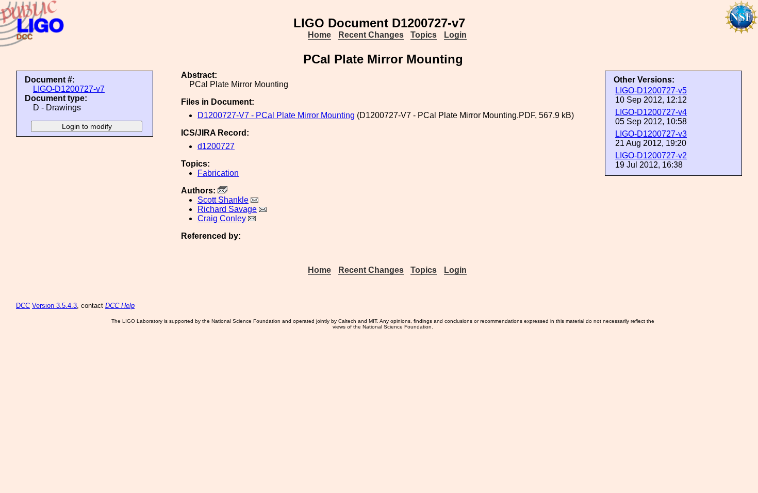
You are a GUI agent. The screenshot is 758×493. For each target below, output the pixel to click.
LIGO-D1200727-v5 (651, 90)
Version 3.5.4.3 (54, 305)
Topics (423, 34)
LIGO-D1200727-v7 (69, 89)
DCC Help (120, 305)
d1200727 (216, 146)
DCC (23, 305)
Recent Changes (371, 34)
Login (455, 34)
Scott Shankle (223, 199)
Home (319, 34)
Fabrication (218, 173)
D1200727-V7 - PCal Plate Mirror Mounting (276, 115)
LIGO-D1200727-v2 (651, 155)
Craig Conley (221, 218)
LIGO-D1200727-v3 (651, 133)
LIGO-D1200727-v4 (651, 112)
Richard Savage (227, 209)
